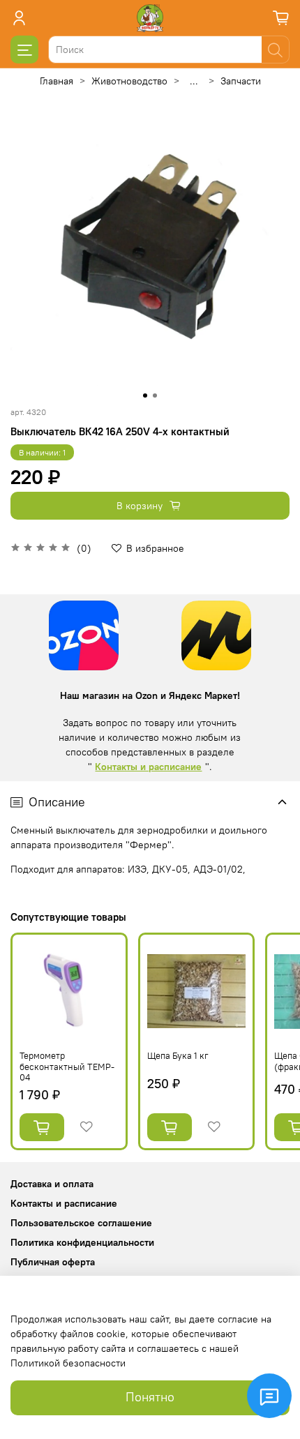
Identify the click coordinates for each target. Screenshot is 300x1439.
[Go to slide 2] (155, 395)
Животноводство (129, 81)
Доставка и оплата (51, 1183)
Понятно (150, 1397)
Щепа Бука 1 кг (178, 1055)
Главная (56, 81)
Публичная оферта (52, 1262)
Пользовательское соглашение (81, 1222)
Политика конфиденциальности (82, 1242)
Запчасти (240, 81)
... (194, 80)
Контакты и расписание (148, 766)
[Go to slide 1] (145, 395)
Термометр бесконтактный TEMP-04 (67, 1066)
